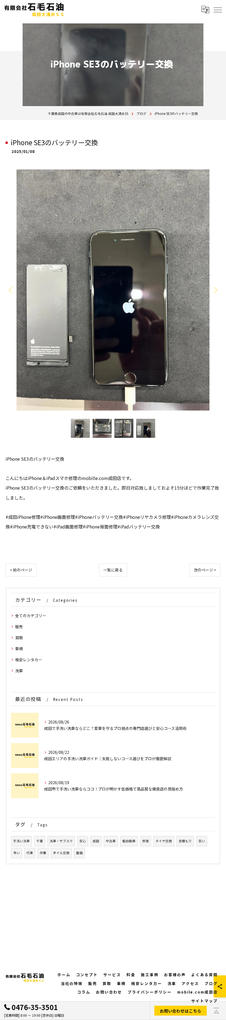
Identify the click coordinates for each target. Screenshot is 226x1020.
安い (201, 841)
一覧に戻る (113, 570)
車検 (19, 648)
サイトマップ (204, 1000)
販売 (19, 626)
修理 (145, 841)
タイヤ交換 (163, 841)
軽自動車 (129, 841)
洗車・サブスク (61, 841)
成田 (96, 841)
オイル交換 (61, 853)
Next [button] (214, 289)
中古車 (111, 841)
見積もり (185, 841)
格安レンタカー (28, 659)
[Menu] (217, 9)
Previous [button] (11, 289)
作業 (43, 853)
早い (16, 853)
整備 (79, 853)
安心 (82, 841)
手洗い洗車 (21, 841)
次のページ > (205, 570)
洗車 (19, 670)
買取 (19, 637)
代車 (29, 853)
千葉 (39, 841)
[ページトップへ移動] (216, 1010)
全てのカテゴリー (30, 615)
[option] (113, 290)
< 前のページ (21, 570)
